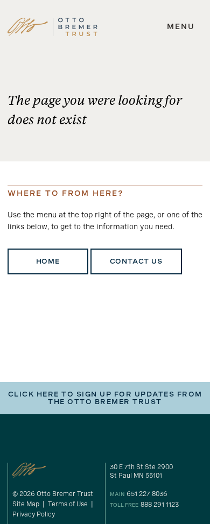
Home (48, 261)
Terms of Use (68, 504)
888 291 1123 (160, 504)
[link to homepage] (52, 27)
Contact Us (136, 261)
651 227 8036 (147, 494)
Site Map (25, 504)
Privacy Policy (33, 514)
